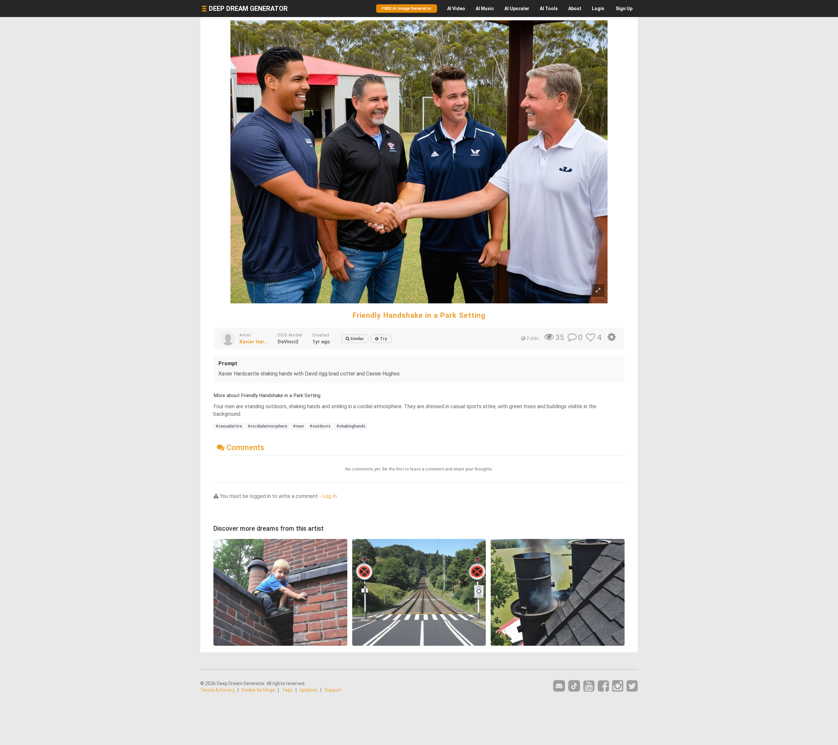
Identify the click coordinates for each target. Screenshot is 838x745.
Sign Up (624, 8)
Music (485, 8)
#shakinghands (351, 426)
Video (456, 8)
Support (332, 690)
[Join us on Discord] (559, 686)
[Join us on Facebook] (603, 686)
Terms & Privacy (217, 690)
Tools (549, 8)
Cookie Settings (258, 690)
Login (598, 8)
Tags (287, 690)
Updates (309, 690)
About (574, 8)
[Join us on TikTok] (574, 686)
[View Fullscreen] (598, 290)
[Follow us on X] (632, 686)
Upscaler (516, 8)
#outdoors (320, 426)
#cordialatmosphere (267, 426)
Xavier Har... (253, 342)
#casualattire (229, 426)
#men (298, 426)
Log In (329, 496)
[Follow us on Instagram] (617, 686)
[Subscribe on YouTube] (588, 686)
